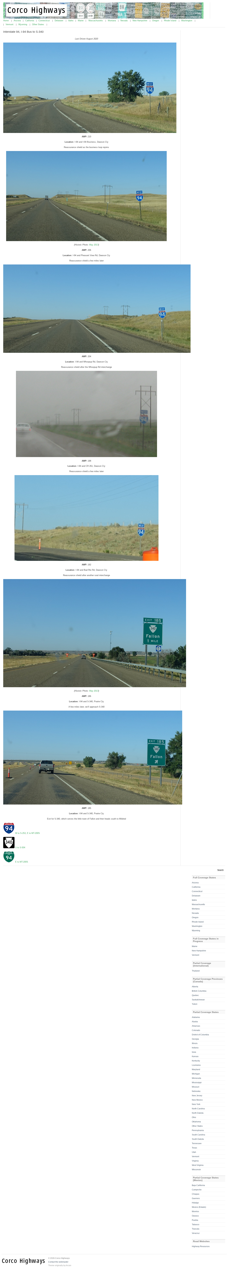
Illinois (195, 1043)
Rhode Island (170, 20)
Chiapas (195, 1194)
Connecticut (44, 20)
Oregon (156, 20)
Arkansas (196, 1026)
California (30, 20)
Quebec (195, 995)
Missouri (195, 1087)
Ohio (194, 1117)
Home (6, 20)
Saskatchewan (198, 1000)
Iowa (194, 1052)
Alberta (195, 987)
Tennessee (197, 1143)
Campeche (197, 1190)
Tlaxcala (195, 1229)
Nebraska (196, 1091)
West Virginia (197, 1165)
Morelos (195, 1211)
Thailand (196, 971)
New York (196, 1104)
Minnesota (196, 1078)
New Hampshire (140, 20)
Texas (194, 1148)
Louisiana (196, 1065)
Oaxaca (195, 1216)
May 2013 (93, 245)
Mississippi (197, 1082)
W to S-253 (20, 833)
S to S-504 (20, 847)
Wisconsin (196, 1169)
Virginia (195, 1161)
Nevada (124, 20)
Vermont (10, 24)
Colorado (196, 1030)
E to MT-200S (33, 833)
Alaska (195, 1021)
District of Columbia (200, 1035)
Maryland (196, 1069)
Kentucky (196, 1061)
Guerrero (196, 1198)
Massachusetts (96, 20)
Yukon (194, 1004)
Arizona (17, 20)
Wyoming (23, 24)
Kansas (195, 1056)
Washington (187, 20)
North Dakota (197, 1113)
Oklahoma (196, 1122)
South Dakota (198, 1139)
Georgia (195, 1039)
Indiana (195, 1048)
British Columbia (199, 991)
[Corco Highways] (103, 18)
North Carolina (198, 1109)
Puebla (195, 1220)
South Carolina (198, 1135)
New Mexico (197, 1100)
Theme (51, 1265)
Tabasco (195, 1224)
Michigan (196, 1074)
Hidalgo (195, 1203)
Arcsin (68, 1265)
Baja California (198, 1185)
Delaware (59, 20)
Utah (194, 1152)
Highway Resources (201, 1246)
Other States (38, 24)
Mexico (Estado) (199, 1207)
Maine (81, 20)
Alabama (196, 1017)
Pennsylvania (198, 1130)
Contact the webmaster (58, 1262)
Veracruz (196, 1233)
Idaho (71, 20)
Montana (112, 20)
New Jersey (197, 1095)
